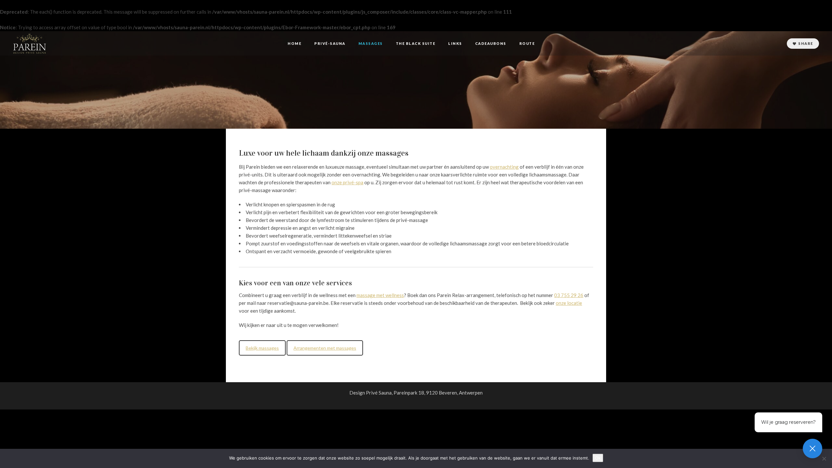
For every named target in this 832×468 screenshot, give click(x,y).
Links (455, 43)
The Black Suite (416, 43)
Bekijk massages (262, 348)
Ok (598, 458)
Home (294, 43)
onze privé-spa (347, 182)
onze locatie (569, 303)
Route (527, 43)
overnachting (504, 167)
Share (805, 43)
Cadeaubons (490, 43)
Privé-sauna (329, 43)
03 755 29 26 (568, 295)
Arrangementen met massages (324, 348)
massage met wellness (380, 295)
